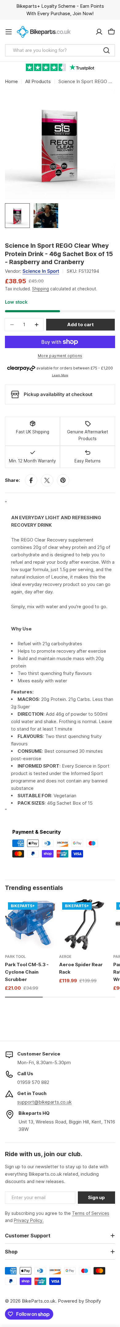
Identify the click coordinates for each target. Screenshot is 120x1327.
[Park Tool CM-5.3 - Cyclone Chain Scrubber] (30, 924)
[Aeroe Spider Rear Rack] (84, 924)
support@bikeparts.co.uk (44, 1102)
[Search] (106, 50)
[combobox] (60, 50)
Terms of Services (90, 1213)
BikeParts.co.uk (38, 1301)
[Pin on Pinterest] (63, 480)
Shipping (40, 288)
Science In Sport (40, 271)
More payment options (60, 355)
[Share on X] (47, 480)
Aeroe (65, 956)
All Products (38, 81)
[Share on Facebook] (31, 480)
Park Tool (15, 956)
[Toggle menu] (8, 32)
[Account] (99, 32)
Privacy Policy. (29, 1220)
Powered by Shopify (79, 1301)
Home (11, 81)
